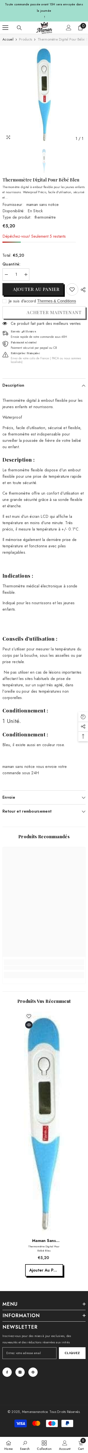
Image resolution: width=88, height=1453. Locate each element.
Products (25, 39)
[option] (44, 94)
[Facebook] (7, 1372)
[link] (72, 289)
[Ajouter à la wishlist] (29, 1016)
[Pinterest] (33, 1372)
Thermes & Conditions (56, 301)
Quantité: (11, 264)
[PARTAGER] (82, 290)
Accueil (7, 39)
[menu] (5, 28)
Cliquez (72, 1353)
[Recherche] (19, 28)
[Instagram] (20, 1372)
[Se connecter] (68, 27)
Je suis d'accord (22, 301)
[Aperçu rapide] (29, 1025)
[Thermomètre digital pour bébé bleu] (44, 1123)
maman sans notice (42, 204)
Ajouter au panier (36, 289)
